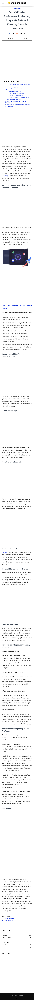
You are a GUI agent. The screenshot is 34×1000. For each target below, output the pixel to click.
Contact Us (20, 995)
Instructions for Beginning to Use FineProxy (18, 104)
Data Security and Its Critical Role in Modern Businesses (17, 85)
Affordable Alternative (15, 99)
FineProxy (5, 552)
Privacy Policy (14, 995)
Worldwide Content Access (17, 95)
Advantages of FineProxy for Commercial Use (17, 88)
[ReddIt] (17, 33)
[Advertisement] (17, 58)
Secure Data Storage (15, 91)
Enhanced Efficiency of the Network (19, 97)
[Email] (20, 33)
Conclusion (10, 106)
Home (14, 8)
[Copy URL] (24, 33)
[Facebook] (9, 33)
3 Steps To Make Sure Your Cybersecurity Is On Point (8, 920)
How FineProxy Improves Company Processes (15, 101)
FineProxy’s (5, 176)
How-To (19, 8)
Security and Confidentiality (16, 93)
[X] (13, 33)
